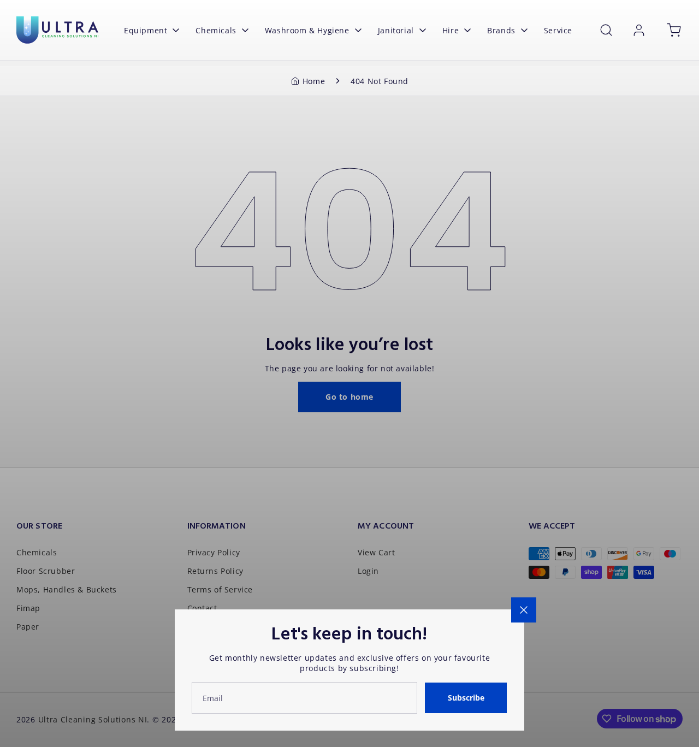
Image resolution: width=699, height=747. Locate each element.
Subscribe (466, 697)
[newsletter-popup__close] (523, 609)
